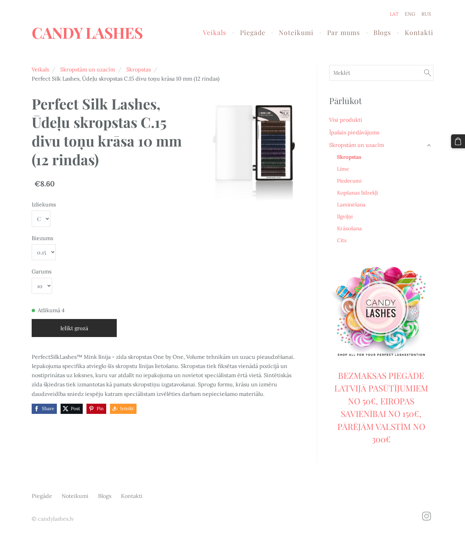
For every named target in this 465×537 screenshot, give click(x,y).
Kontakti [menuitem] (419, 32)
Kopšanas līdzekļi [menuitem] (357, 192)
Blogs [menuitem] (382, 32)
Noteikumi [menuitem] (296, 32)
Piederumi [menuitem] (349, 181)
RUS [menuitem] (426, 14)
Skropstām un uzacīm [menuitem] (356, 144)
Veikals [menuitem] (214, 32)
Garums (41, 271)
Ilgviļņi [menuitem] (345, 216)
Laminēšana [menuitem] (351, 204)
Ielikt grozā (74, 328)
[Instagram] (426, 516)
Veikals (40, 69)
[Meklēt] (427, 72)
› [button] (430, 145)
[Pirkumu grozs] (458, 141)
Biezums (42, 238)
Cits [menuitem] (342, 240)
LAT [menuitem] (394, 14)
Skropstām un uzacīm (87, 69)
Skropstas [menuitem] (349, 157)
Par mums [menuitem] (343, 32)
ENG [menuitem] (410, 14)
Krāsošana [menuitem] (349, 228)
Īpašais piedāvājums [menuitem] (354, 132)
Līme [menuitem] (343, 169)
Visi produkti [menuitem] (345, 119)
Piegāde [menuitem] (253, 32)
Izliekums (44, 204)
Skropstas (138, 69)
